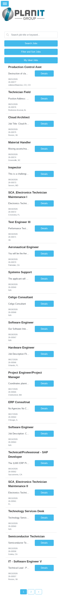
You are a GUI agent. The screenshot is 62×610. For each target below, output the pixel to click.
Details (44, 73)
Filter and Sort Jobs (31, 51)
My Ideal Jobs (31, 60)
